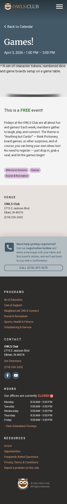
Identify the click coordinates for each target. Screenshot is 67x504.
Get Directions (12, 361)
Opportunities (12, 451)
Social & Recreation (15, 316)
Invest (8, 445)
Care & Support (13, 305)
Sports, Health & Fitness (18, 321)
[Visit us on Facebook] (7, 375)
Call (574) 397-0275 (33, 267)
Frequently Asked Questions (21, 456)
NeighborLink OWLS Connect (21, 310)
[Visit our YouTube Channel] (15, 375)
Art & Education (13, 299)
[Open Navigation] (59, 6)
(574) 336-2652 (13, 367)
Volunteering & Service (17, 327)
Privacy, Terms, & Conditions (21, 462)
